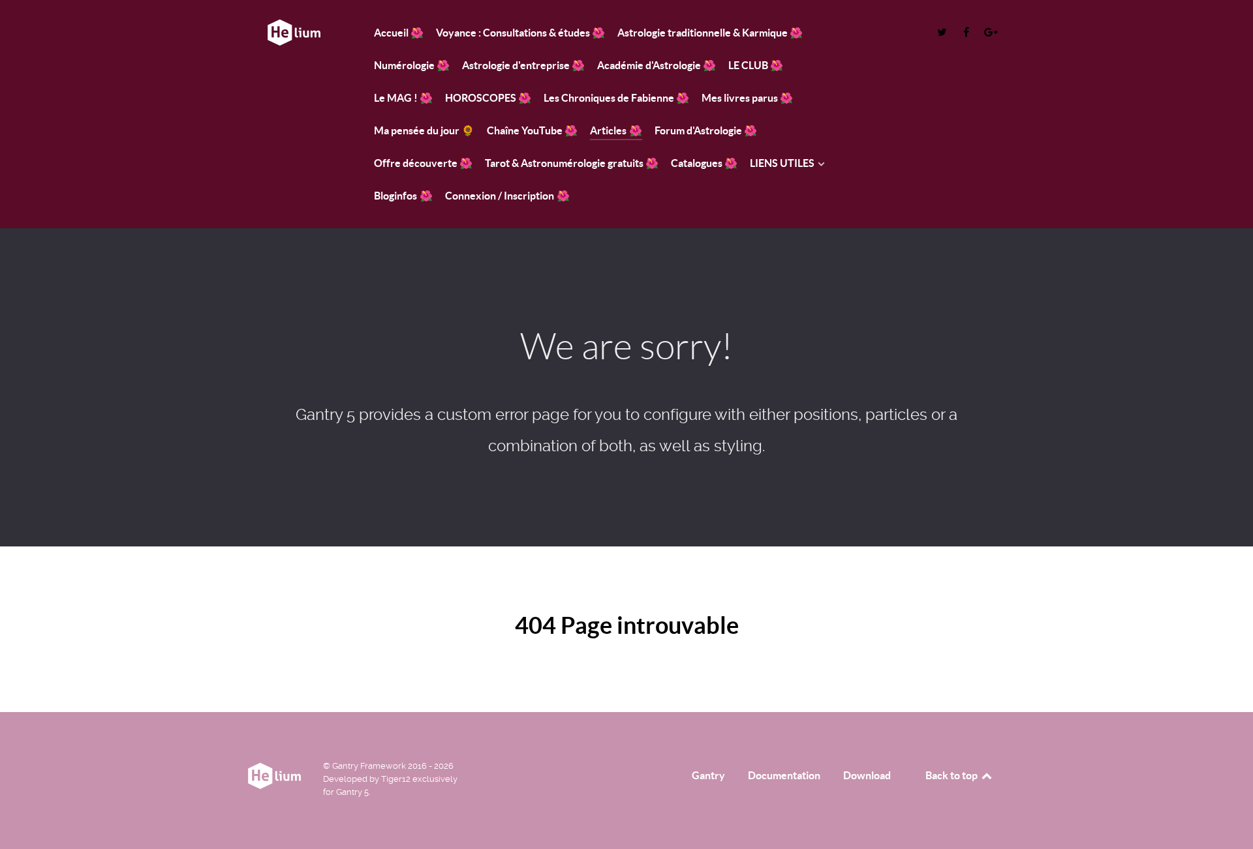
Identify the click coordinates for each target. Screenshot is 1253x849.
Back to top (952, 775)
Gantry (708, 775)
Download (867, 775)
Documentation (784, 775)
